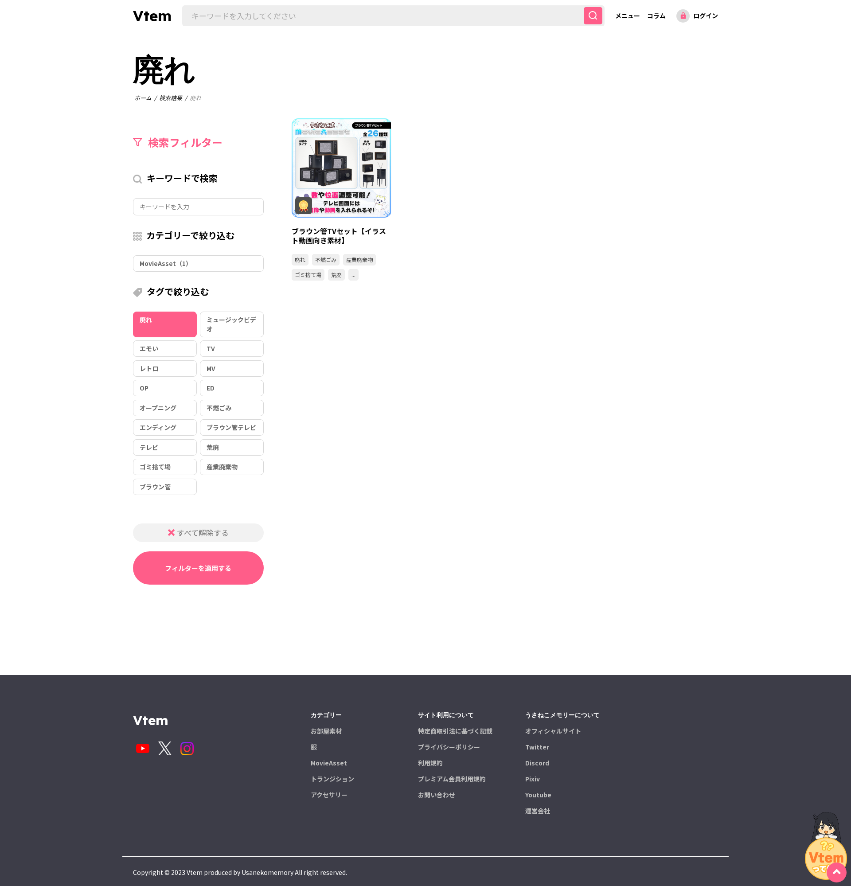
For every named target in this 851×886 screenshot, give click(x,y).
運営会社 (537, 810)
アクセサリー (329, 794)
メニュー (627, 15)
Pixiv (532, 778)
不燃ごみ (325, 259)
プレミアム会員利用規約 (452, 778)
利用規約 (430, 762)
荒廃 (336, 274)
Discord (537, 762)
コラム (656, 15)
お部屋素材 (326, 730)
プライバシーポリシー (449, 746)
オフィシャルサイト (553, 730)
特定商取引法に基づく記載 (455, 730)
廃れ (300, 259)
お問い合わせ (436, 794)
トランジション (332, 778)
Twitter (537, 746)
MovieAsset (329, 762)
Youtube (538, 794)
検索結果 (170, 98)
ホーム (143, 98)
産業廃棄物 (359, 259)
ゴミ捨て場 (308, 274)
